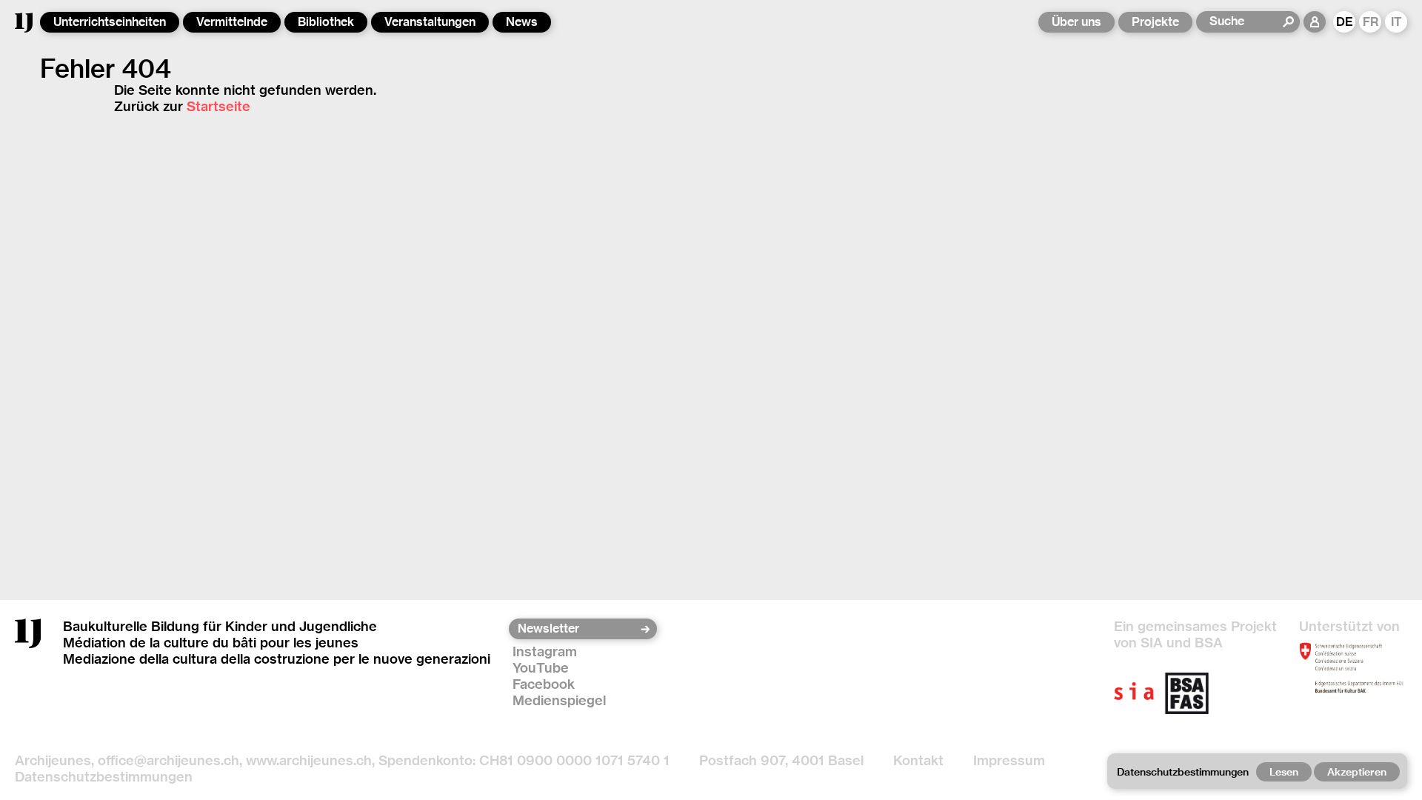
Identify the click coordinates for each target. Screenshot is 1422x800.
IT (1396, 22)
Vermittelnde (231, 22)
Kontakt (918, 760)
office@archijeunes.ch (168, 760)
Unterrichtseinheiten (109, 22)
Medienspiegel (559, 700)
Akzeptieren (1356, 772)
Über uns (1076, 22)
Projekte (1155, 22)
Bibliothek (326, 22)
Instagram (545, 651)
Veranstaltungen (429, 22)
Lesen (1283, 772)
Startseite (218, 106)
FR (1370, 22)
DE (1344, 22)
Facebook (544, 684)
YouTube (541, 667)
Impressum (1009, 760)
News (522, 22)
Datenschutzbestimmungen (104, 776)
